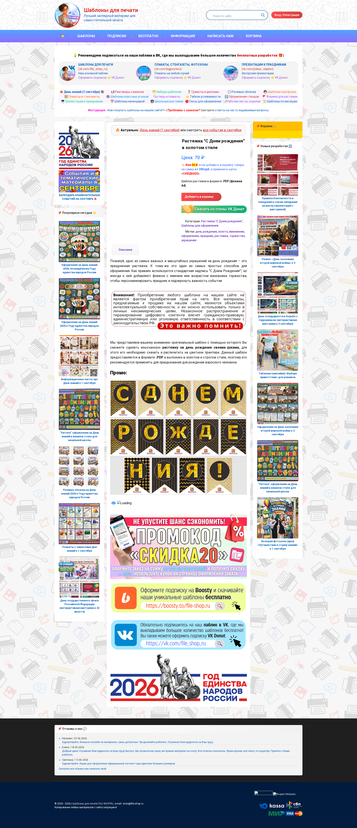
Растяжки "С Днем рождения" (222, 221)
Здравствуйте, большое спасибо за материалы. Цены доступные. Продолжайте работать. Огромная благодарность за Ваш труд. (137, 742)
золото (223, 231)
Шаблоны (86, 36)
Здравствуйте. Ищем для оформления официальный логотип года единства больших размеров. (119, 763)
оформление (190, 236)
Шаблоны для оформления (199, 225)
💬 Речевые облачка (242, 91)
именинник (236, 231)
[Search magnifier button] (263, 15)
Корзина (254, 36)
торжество (237, 236)
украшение (188, 240)
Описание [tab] (125, 249)
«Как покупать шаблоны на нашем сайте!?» (136, 110)
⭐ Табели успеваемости (203, 96)
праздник (206, 236)
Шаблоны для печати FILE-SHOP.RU (93, 803)
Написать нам (220, 36)
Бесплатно (148, 36)
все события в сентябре (222, 130)
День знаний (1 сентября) (160, 130)
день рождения (206, 231)
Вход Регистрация (287, 15)
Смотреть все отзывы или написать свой (82, 768)
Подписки (116, 36)
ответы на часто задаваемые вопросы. (242, 110)
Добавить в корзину (199, 196)
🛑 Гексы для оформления (203, 101)
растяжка (221, 236)
